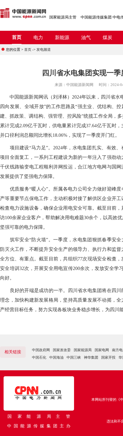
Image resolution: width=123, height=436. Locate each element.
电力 (38, 37)
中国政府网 (41, 350)
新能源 (62, 37)
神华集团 (91, 357)
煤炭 (107, 37)
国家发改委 (62, 350)
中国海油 (56, 357)
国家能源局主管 (62, 17)
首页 (16, 37)
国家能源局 (83, 350)
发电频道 (43, 49)
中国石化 (39, 357)
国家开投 (108, 357)
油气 (86, 37)
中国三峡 (74, 357)
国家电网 (102, 350)
